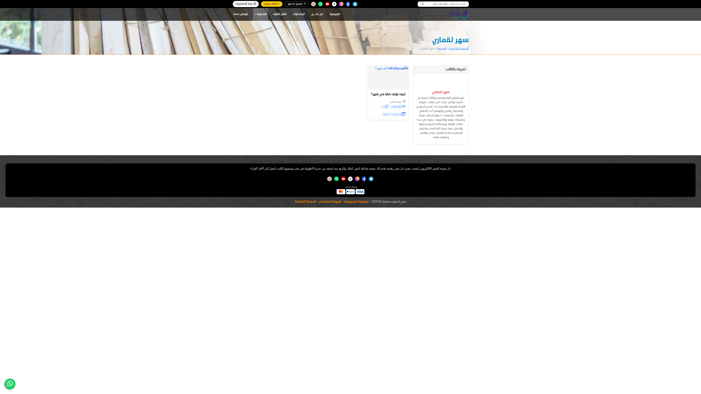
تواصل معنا (241, 14)
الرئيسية (335, 14)
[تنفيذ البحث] (422, 4)
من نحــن (317, 14)
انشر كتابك (279, 14)
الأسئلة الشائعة (305, 201)
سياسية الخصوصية (356, 201)
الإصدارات (299, 14)
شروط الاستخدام (330, 201)
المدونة (262, 14)
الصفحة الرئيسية (459, 48)
